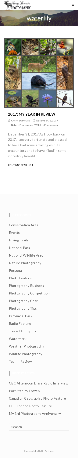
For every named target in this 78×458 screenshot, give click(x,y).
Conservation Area (23, 225)
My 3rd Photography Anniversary (35, 413)
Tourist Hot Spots (23, 331)
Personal (16, 270)
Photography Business (26, 285)
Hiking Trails (19, 240)
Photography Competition (29, 293)
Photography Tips (23, 308)
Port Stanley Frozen (24, 391)
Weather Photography (26, 346)
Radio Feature (20, 323)
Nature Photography (22, 125)
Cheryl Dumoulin (20, 120)
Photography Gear (23, 301)
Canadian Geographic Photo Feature (37, 398)
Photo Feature (20, 278)
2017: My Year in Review (31, 114)
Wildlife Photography (46, 125)
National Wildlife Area (26, 255)
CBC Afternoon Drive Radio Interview (39, 383)
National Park (19, 248)
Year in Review (20, 361)
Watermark (18, 339)
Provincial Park (20, 316)
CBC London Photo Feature (30, 406)
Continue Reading (19, 165)
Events (14, 232)
